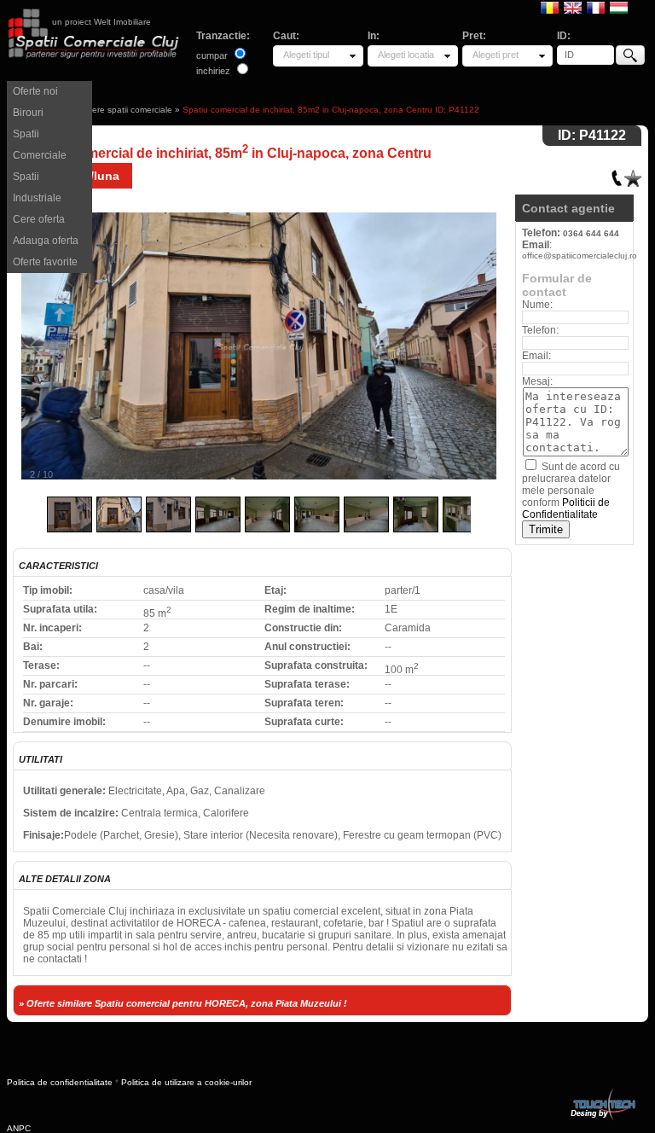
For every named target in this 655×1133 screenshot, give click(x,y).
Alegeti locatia (406, 54)
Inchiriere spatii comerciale (120, 109)
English (573, 7)
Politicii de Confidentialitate (566, 508)
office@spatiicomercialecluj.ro (579, 255)
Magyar (619, 7)
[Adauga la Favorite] (632, 174)
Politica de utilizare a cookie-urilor (186, 1082)
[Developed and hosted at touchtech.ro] (602, 1091)
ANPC (19, 1128)
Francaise (596, 7)
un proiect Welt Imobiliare (101, 21)
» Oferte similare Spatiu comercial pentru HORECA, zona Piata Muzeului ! (183, 1003)
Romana (550, 7)
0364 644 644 (591, 233)
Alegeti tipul (306, 54)
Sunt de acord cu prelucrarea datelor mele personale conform (571, 490)
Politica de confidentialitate (60, 1082)
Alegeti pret (495, 54)
